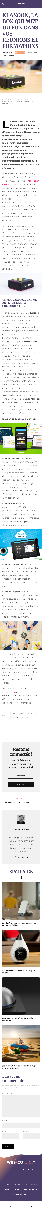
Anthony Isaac (7, 52)
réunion (25, 717)
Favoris (21, 713)
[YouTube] (23, 1169)
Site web (26, 1131)
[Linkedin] (28, 1169)
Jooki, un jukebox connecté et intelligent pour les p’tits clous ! (19, 1067)
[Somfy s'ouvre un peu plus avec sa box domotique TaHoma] (21, 901)
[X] (13, 1169)
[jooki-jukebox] (21, 1043)
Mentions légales (21, 1194)
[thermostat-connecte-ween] (21, 948)
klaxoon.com (9, 692)
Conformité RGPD (29, 1189)
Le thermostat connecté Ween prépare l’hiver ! (18, 972)
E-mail (5, 1131)
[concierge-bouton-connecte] (21, 996)
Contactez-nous (12, 1189)
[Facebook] (9, 1169)
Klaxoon (15, 717)
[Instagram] (18, 1169)
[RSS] (32, 1169)
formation (32, 713)
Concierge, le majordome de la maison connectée (18, 1019)
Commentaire (7, 1093)
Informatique (20, 52)
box (14, 713)
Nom (4, 1121)
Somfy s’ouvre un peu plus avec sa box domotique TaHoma (19, 924)
